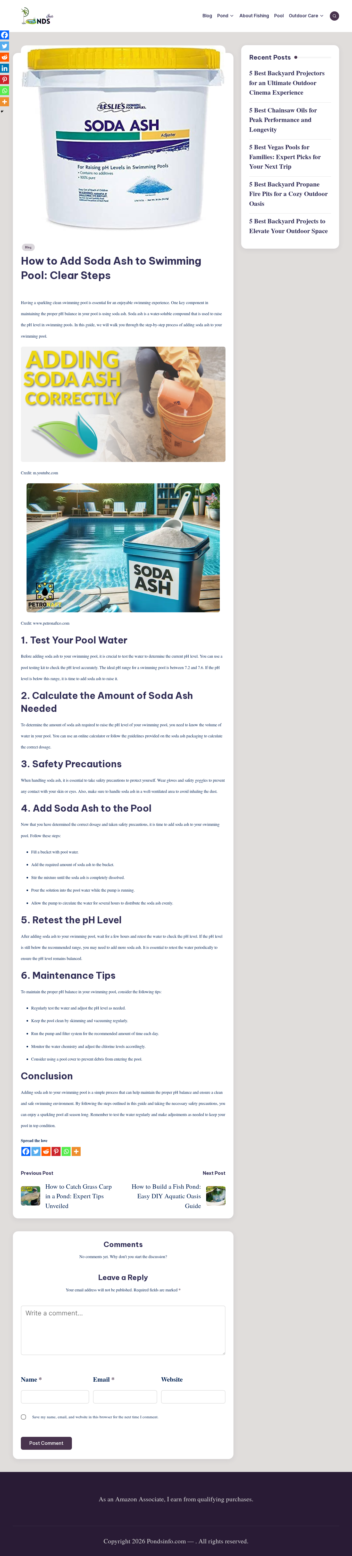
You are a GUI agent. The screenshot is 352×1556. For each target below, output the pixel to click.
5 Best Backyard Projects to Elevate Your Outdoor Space (288, 226)
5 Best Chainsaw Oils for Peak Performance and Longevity (283, 119)
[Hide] (2, 111)
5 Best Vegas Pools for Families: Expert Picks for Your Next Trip (285, 156)
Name (31, 1379)
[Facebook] (25, 1151)
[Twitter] (35, 1151)
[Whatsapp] (66, 1151)
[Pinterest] (56, 1151)
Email (104, 1379)
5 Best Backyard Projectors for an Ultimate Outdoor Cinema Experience (287, 82)
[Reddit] (46, 1151)
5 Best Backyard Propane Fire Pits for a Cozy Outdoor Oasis (288, 193)
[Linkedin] (4, 68)
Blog (28, 247)
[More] (76, 1151)
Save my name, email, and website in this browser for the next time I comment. (95, 1416)
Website (172, 1379)
